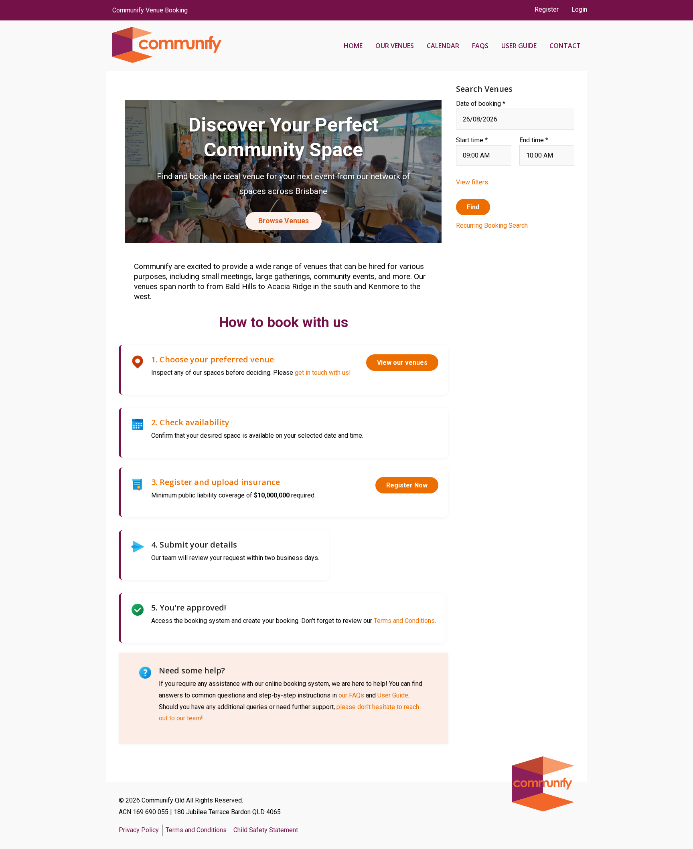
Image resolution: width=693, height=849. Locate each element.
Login (579, 9)
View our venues (402, 362)
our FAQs (351, 695)
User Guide (519, 45)
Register (547, 9)
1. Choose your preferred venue (212, 359)
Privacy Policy (139, 830)
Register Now (407, 485)
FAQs (480, 45)
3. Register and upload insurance (215, 482)
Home (353, 45)
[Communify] (164, 46)
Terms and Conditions (404, 621)
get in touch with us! (323, 372)
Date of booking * (480, 103)
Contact (565, 45)
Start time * (472, 140)
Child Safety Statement (265, 830)
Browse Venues (283, 221)
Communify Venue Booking (150, 10)
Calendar (443, 45)
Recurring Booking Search (492, 225)
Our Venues (394, 45)
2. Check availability (190, 422)
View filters (472, 182)
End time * (533, 140)
